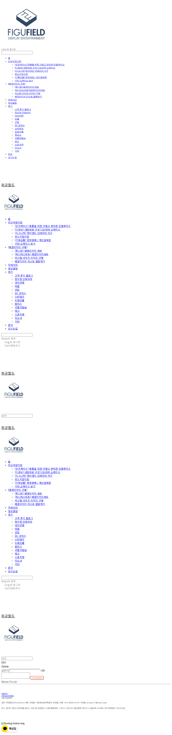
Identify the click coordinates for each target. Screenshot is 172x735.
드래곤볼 (19, 131)
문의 (10, 154)
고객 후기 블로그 (23, 109)
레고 (17, 141)
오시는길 (12, 157)
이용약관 (4, 693)
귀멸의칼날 (20, 138)
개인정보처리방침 (7, 696)
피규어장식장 (14, 61)
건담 (17, 122)
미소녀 (18, 147)
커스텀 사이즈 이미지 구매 (27, 93)
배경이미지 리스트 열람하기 (28, 96)
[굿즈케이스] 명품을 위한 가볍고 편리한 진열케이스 (39, 64)
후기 (10, 106)
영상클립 (12, 102)
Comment (37, 678)
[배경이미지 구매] (16, 83)
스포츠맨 (19, 144)
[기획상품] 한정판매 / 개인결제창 (31, 77)
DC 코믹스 (20, 125)
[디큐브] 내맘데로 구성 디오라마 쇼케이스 (35, 67)
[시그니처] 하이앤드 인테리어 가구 (31, 70)
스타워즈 (19, 128)
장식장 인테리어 (23, 112)
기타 (17, 150)
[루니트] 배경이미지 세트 (27, 86)
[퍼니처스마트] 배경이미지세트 (30, 90)
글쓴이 (4, 670)
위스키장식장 (21, 74)
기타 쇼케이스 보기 (24, 80)
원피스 (18, 134)
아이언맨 (19, 115)
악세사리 (12, 99)
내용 (42, 670)
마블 (17, 118)
